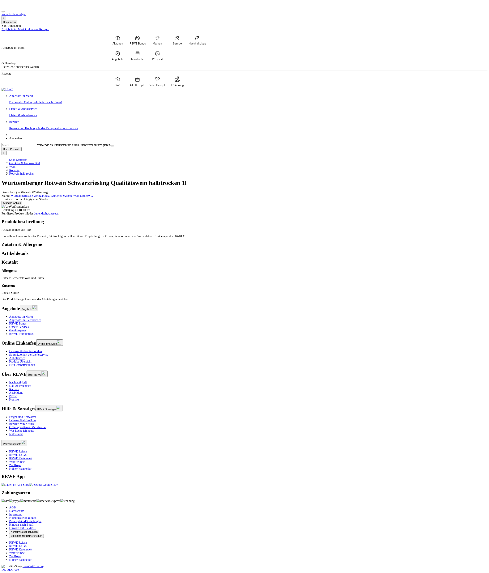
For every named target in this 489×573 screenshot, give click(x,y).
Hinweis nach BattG (21, 524)
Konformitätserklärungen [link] (24, 531)
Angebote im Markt (21, 316)
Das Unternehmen (20, 385)
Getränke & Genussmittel (24, 163)
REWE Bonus (18, 323)
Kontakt (14, 399)
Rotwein (14, 170)
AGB (12, 507)
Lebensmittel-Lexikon (22, 420)
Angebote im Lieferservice (25, 320)
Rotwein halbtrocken (21, 173)
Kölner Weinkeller (20, 468)
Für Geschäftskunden (22, 365)
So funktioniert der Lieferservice (28, 354)
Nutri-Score (16, 434)
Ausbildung (16, 392)
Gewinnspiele (17, 330)
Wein (12, 166)
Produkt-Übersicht (20, 361)
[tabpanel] (244, 282)
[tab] (244, 244)
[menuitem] (118, 40)
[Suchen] (112, 145)
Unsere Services (19, 327)
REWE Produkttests (21, 333)
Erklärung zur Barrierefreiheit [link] (26, 535)
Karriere (14, 389)
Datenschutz (16, 510)
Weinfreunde (17, 461)
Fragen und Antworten (22, 416)
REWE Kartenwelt (20, 458)
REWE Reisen (18, 451)
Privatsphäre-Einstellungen (25, 521)
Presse (13, 396)
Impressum (15, 514)
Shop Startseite (18, 159)
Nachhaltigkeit (18, 382)
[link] (248, 99)
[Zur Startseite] (15, 7)
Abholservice (17, 358)
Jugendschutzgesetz (46, 213)
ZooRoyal (15, 465)
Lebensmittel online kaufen (25, 351)
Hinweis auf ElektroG (22, 528)
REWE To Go (18, 454)
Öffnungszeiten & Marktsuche (27, 427)
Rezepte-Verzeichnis (21, 423)
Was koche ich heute (21, 430)
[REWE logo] (7, 89)
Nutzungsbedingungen (22, 517)
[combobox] (19, 145)
